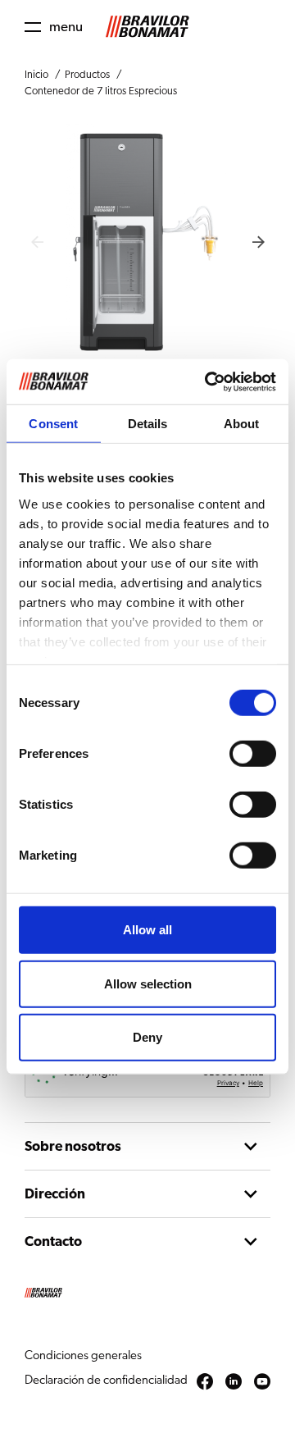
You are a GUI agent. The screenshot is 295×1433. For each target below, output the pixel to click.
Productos (87, 75)
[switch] (252, 754)
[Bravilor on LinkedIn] (233, 1382)
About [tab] (242, 424)
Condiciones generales (83, 1355)
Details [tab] (148, 424)
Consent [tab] (53, 424)
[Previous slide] (37, 242)
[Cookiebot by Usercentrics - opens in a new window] (208, 381)
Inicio (36, 75)
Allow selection (148, 983)
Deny (147, 1037)
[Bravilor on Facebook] (205, 1382)
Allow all (147, 930)
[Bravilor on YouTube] (262, 1382)
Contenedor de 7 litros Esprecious (101, 91)
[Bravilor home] (147, 27)
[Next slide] (258, 242)
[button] (54, 27)
